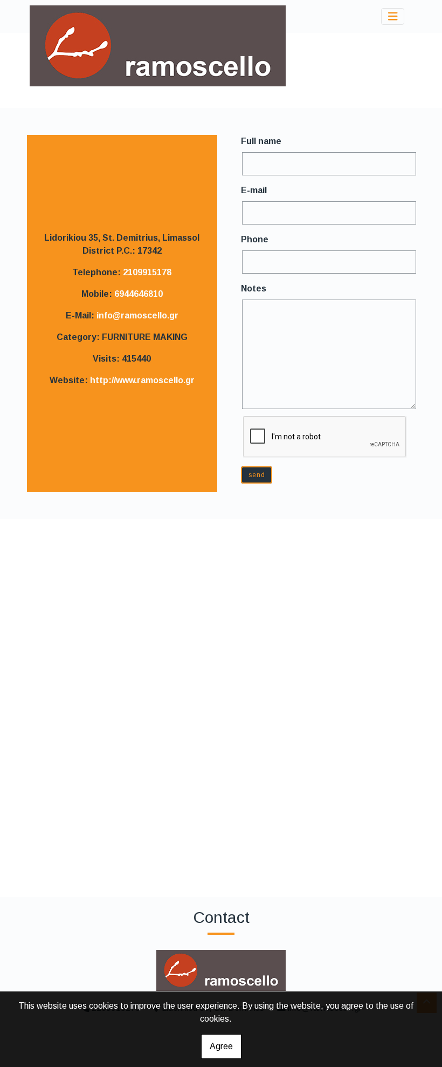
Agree (221, 1046)
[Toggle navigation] (393, 16)
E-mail (254, 190)
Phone (254, 239)
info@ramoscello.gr (137, 315)
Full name (261, 141)
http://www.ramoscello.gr (142, 380)
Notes (253, 288)
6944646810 (138, 293)
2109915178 (147, 272)
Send (256, 475)
